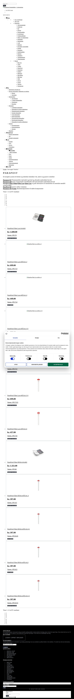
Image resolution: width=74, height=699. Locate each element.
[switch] (29, 359)
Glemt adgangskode (13, 163)
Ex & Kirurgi (20, 34)
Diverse (19, 30)
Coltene (19, 66)
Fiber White (13, 183)
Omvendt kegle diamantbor (18, 118)
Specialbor (14, 95)
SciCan (19, 80)
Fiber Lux (21, 183)
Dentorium (19, 70)
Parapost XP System (9, 188)
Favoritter (12, 150)
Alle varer (17, 21)
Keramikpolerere (15, 125)
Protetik (19, 48)
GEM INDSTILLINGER (37, 364)
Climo (18, 64)
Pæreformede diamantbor (17, 120)
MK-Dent (19, 77)
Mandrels (11, 131)
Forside (4, 169)
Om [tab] (59, 337)
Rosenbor (14, 104)
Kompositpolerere (16, 127)
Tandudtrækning (21, 57)
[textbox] (37, 684)
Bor (18, 28)
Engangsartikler (21, 32)
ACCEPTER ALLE (58, 364)
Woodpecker (20, 86)
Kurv (10, 154)
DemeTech (19, 68)
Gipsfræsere (14, 102)
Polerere (11, 123)
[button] (6, 15)
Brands (16, 61)
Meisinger (19, 73)
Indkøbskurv (10, 697)
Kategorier (17, 23)
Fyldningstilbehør (21, 35)
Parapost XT (7, 180)
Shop (8, 18)
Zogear (19, 82)
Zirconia (14, 129)
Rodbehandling (20, 52)
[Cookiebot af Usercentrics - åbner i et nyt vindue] (62, 334)
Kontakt (11, 141)
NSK (18, 79)
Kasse (10, 156)
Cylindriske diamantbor (17, 107)
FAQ (8, 139)
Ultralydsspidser (21, 59)
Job (9, 136)
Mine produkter (13, 152)
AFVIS (15, 364)
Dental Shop (11, 651)
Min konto (9, 691)
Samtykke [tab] (15, 337)
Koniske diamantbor (16, 113)
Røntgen (19, 53)
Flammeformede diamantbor (18, 111)
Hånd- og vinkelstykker (22, 37)
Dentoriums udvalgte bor (14, 89)
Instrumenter (20, 41)
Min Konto (9, 148)
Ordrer (10, 157)
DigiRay (19, 71)
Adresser (11, 161)
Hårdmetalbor (12, 96)
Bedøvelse (19, 27)
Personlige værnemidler (22, 46)
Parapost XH (7, 181)
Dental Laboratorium (13, 134)
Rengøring (19, 50)
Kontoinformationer (13, 159)
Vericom (19, 84)
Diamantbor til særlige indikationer (20, 109)
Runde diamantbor (16, 116)
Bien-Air (19, 62)
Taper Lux (28, 183)
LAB (18, 43)
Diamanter (11, 105)
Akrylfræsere (15, 98)
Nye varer (18, 19)
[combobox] (37, 683)
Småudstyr (19, 55)
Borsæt (13, 93)
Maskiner (19, 44)
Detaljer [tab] (37, 337)
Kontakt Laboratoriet (13, 138)
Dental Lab (10, 132)
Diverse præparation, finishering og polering (19, 91)
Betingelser (11, 165)
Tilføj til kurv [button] (12, 238)
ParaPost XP (7, 187)
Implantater (20, 39)
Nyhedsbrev (11, 147)
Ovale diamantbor (16, 114)
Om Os (10, 145)
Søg (4, 5)
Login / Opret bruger (14, 637)
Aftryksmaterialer (21, 25)
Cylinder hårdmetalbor (17, 100)
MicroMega (20, 75)
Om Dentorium (11, 653)
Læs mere (10, 305)
